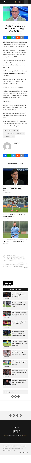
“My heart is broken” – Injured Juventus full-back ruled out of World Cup (19, 343)
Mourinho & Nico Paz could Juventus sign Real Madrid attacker (19, 382)
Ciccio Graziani (9, 133)
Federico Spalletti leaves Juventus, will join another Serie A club (19, 295)
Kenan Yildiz (20, 133)
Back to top (23, 452)
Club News (15, 23)
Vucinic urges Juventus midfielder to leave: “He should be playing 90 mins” (19, 333)
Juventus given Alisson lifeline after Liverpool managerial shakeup (19, 372)
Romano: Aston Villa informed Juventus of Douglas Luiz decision (19, 304)
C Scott (17, 143)
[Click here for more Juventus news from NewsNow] (8, 283)
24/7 (10, 285)
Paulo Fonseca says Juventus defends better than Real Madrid (14, 188)
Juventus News (6, 285)
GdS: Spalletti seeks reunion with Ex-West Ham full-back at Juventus (20, 362)
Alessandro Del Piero (11, 130)
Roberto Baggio (9, 136)
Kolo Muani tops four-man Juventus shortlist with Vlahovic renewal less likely (19, 353)
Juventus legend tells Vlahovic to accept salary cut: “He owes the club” (19, 314)
